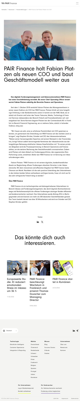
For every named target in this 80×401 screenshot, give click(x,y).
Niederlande (35, 350)
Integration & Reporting (18, 350)
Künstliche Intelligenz (17, 344)
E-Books (47, 350)
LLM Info (55, 398)
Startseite (4, 9)
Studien (46, 353)
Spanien (33, 368)
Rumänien (34, 377)
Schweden (34, 356)
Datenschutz (74, 398)
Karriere (63, 350)
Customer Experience (17, 347)
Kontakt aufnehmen (24, 391)
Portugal (33, 371)
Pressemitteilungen (21, 9)
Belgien (33, 365)
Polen (33, 359)
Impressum (65, 398)
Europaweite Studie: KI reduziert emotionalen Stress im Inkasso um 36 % (16, 285)
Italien (33, 374)
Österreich (34, 347)
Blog (45, 344)
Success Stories (49, 347)
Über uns (63, 344)
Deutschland (35, 344)
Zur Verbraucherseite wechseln (51, 388)
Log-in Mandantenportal (26, 388)
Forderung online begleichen (50, 391)
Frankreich (34, 362)
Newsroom (11, 9)
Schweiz (33, 353)
